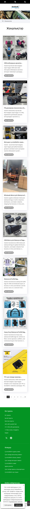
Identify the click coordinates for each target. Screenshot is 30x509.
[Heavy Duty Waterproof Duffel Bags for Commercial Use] (15, 312)
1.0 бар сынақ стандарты (12, 430)
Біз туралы (8, 415)
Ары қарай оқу (9, 75)
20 (25, 397)
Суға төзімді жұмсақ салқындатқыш (14, 469)
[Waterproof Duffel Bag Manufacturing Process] (15, 267)
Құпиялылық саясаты (15, 502)
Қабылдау (18, 505)
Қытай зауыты (9, 418)
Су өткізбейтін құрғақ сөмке (12, 451)
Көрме (6, 433)
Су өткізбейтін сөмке (10, 463)
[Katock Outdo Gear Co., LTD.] (15, 7)
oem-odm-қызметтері (11, 424)
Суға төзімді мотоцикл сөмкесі (13, 460)
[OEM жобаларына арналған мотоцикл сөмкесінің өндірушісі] (15, 48)
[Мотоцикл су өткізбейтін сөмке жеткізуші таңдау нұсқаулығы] (15, 132)
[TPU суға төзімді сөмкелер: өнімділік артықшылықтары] (15, 362)
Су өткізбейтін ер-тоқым (11, 472)
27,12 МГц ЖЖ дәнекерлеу (12, 427)
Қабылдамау (8, 505)
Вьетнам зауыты (9, 421)
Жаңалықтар (8, 21)
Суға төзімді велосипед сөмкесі (13, 454)
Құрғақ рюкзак (9, 466)
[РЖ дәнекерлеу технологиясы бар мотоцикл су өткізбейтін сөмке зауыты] (15, 92)
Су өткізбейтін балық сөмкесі (13, 457)
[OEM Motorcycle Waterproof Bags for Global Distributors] (15, 225)
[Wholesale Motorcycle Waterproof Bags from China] (15, 176)
